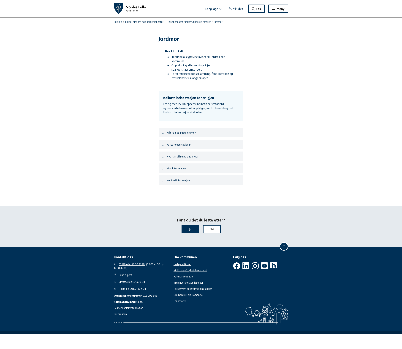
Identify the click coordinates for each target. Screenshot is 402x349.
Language (212, 9)
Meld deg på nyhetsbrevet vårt (190, 270)
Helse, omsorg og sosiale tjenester (144, 21)
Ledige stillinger (182, 264)
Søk (258, 9)
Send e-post (125, 275)
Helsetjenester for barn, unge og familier (189, 21)
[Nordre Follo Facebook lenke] (236, 265)
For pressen (120, 314)
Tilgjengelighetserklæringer (188, 282)
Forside (118, 21)
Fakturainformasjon (184, 276)
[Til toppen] (284, 246)
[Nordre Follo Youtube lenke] (255, 265)
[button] (201, 132)
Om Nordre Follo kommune (188, 294)
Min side (238, 8)
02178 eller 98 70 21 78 (132, 264)
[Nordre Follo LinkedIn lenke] (273, 265)
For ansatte (180, 301)
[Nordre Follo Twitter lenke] (245, 265)
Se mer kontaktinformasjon (128, 307)
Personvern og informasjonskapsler (193, 288)
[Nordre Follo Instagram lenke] (264, 265)
